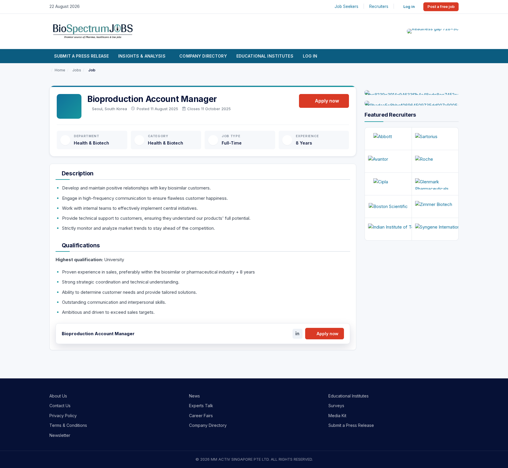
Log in (409, 6)
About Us (58, 395)
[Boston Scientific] (388, 206)
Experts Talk (201, 405)
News (194, 395)
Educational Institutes (264, 55)
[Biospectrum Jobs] (92, 30)
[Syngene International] (435, 229)
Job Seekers (346, 6)
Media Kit (337, 415)
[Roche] (435, 161)
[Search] (451, 56)
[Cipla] (388, 184)
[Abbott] (388, 139)
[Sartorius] (435, 139)
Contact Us (60, 405)
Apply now (327, 101)
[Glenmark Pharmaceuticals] (435, 184)
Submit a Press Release (81, 55)
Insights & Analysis (142, 55)
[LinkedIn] (298, 334)
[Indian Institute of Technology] (388, 229)
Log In (310, 55)
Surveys (336, 405)
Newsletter (59, 435)
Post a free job (440, 6)
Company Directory (203, 55)
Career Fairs (201, 415)
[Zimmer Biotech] (435, 206)
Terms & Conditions (68, 425)
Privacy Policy (63, 415)
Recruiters (378, 6)
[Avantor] (388, 161)
